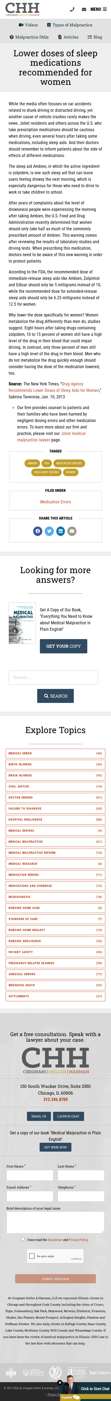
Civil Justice (19, 786)
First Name (16, 1166)
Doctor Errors (21, 797)
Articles (70, 37)
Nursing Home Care (24, 908)
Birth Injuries (20, 764)
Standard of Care (23, 919)
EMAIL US (39, 1116)
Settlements (19, 996)
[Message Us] (84, 9)
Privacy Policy (78, 1240)
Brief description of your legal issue (33, 1208)
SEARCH (58, 696)
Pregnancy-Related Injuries (31, 963)
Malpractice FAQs (31, 37)
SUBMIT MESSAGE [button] (55, 1279)
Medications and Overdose (30, 886)
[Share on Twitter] (49, 531)
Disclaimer (55, 1240)
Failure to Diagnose (25, 808)
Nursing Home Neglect (27, 930)
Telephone (67, 1187)
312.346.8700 (55, 1099)
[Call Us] (72, 9)
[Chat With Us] (84, 1387)
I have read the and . (57, 1240)
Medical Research (23, 864)
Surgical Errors (22, 974)
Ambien (32, 463)
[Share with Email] (72, 531)
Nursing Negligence (25, 941)
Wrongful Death (22, 985)
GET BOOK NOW (55, 1147)
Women (70, 472)
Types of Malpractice (71, 24)
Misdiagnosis (19, 897)
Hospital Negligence (25, 819)
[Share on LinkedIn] (60, 531)
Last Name (67, 1166)
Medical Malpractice (26, 842)
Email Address (18, 1187)
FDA (46, 463)
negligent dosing (46, 472)
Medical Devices (21, 830)
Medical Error (20, 753)
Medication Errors (69, 463)
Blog (97, 37)
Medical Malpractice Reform (32, 853)
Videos (31, 24)
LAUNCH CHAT (68, 1116)
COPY (63, 646)
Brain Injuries (20, 775)
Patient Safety (21, 952)
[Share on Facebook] (37, 531)
